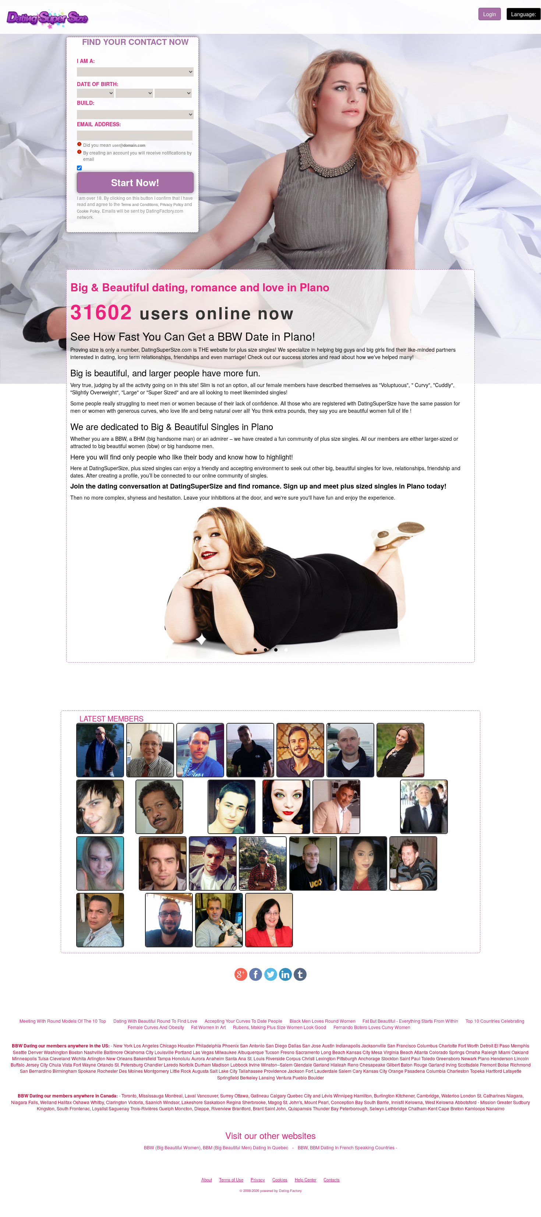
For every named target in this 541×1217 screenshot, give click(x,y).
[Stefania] (100, 862)
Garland (321, 1064)
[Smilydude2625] (219, 919)
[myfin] (336, 806)
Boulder (316, 1077)
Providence (275, 1071)
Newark (469, 1058)
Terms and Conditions (139, 204)
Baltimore (113, 1052)
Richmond (520, 1064)
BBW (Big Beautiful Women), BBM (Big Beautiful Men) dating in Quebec (216, 1147)
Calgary (278, 1095)
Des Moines (131, 1071)
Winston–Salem (277, 1064)
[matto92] (100, 806)
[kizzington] (286, 806)
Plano (483, 1058)
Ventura (283, 1077)
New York (122, 1045)
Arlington (96, 1058)
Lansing (267, 1077)
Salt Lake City (223, 1071)
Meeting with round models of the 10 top (63, 1021)
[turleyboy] (213, 862)
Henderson (502, 1058)
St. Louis (256, 1058)
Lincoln (521, 1058)
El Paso (502, 1045)
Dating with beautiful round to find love (155, 1021)
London (468, 1095)
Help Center (306, 1179)
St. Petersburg (128, 1064)
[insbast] (313, 862)
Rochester (108, 1071)
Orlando (105, 1064)
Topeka (477, 1071)
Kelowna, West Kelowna (429, 1102)
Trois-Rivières (144, 1108)
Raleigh (489, 1052)
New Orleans (119, 1058)
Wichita (78, 1058)
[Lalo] (424, 806)
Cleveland (60, 1058)
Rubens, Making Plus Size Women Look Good (279, 1027)
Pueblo (300, 1077)
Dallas (294, 1045)
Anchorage (369, 1058)
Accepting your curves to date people (243, 1021)
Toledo (428, 1058)
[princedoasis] (159, 806)
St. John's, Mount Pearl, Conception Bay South (329, 1102)
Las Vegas (203, 1052)
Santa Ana (235, 1058)
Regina (234, 1102)
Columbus (427, 1045)
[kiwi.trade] (300, 749)
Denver (35, 1052)
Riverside (275, 1058)
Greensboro (448, 1058)
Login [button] (489, 14)
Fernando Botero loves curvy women (371, 1027)
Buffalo (18, 1064)
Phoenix (230, 1045)
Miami (504, 1052)
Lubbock (239, 1064)
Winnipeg (343, 1095)
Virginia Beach (398, 1052)
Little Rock (180, 1071)
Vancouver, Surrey (215, 1095)
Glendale (303, 1064)
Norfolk (186, 1064)
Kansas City (358, 1052)
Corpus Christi (300, 1058)
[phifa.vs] (169, 919)
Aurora (198, 1058)
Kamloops (475, 1108)
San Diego (276, 1045)
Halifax (65, 1102)
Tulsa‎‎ (43, 1058)
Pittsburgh (347, 1058)
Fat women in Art (208, 1027)
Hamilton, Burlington (374, 1095)
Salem (345, 1071)
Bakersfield (145, 1058)
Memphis (520, 1045)
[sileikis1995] (350, 749)
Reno (352, 1064)
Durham (203, 1064)
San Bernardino (36, 1071)
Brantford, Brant (248, 1108)
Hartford (494, 1071)
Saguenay (119, 1108)
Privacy (258, 1179)
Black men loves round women (323, 1021)
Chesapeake (372, 1064)
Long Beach (333, 1052)
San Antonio (252, 1045)
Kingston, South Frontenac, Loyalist (72, 1108)
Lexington (326, 1058)
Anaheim (215, 1058)
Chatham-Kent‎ (422, 1108)
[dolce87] (400, 749)
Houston (187, 1045)
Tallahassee (250, 1071)
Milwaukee (226, 1052)
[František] (413, 862)
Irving (451, 1064)
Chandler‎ (153, 1064)
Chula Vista (60, 1064)
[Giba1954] (150, 749)
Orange (395, 1071)
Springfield (228, 1077)
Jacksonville (373, 1045)
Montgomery (156, 1071)
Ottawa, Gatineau (251, 1095)
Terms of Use (231, 1179)
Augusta (200, 1071)
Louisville (164, 1052)
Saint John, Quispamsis (288, 1108)
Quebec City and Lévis (309, 1095)
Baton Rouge (414, 1064)
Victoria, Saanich (145, 1102)
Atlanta (421, 1052)
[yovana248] (363, 862)
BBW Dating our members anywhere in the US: (61, 1045)
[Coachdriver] (100, 749)
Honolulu (181, 1058)
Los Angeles (146, 1045)
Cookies (279, 1179)
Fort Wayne (84, 1064)
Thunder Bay (326, 1108)
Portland (183, 1052)
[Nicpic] (163, 862)
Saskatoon (214, 1102)
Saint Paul (410, 1058)
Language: (523, 14)
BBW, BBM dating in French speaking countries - (347, 1147)
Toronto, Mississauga (142, 1095)
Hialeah (338, 1064)
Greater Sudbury (513, 1102)
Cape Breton (451, 1108)
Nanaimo (495, 1108)
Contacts (331, 1179)
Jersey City (37, 1064)
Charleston (458, 1071)
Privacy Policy (171, 204)
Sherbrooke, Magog (262, 1102)
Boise (503, 1064)
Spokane (87, 1071)
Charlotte (448, 1045)
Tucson (272, 1052)
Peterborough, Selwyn (362, 1108)
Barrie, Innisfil (390, 1102)
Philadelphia (208, 1045)
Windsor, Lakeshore (183, 1102)
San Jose (311, 1045)
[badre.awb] (263, 862)
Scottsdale (468, 1064)
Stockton (390, 1058)
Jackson (296, 1071)
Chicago (168, 1045)
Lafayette (512, 1071)
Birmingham (65, 1071)
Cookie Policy (88, 211)
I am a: (86, 60)
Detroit (486, 1045)
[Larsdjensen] (200, 749)
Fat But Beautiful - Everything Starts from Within (410, 1021)
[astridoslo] (269, 919)
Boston (76, 1052)
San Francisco (401, 1045)
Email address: (99, 124)
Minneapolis (24, 1058)
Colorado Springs (446, 1052)
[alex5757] (231, 806)
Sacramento (308, 1052)
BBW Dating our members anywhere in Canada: (68, 1095)
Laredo (171, 1064)
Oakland (520, 1052)
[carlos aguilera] (100, 919)
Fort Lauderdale (321, 1071)
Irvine (254, 1064)
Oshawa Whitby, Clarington (100, 1102)
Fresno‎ (287, 1052)
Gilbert (393, 1064)
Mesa (376, 1052)
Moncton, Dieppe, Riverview (203, 1108)
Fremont (488, 1064)
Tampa (164, 1058)
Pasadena (414, 1071)
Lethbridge (396, 1108)
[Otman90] (250, 749)
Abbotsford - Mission (475, 1102)
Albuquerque (251, 1052)
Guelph (166, 1108)
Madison (220, 1064)
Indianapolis (348, 1045)
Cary (357, 1071)
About (206, 1179)
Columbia (436, 1071)
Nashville (93, 1052)
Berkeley (249, 1077)
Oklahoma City (138, 1052)
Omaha (473, 1052)
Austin (328, 1045)
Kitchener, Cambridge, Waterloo (427, 1095)
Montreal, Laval (180, 1095)
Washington (56, 1052)
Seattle (20, 1052)
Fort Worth (468, 1045)
